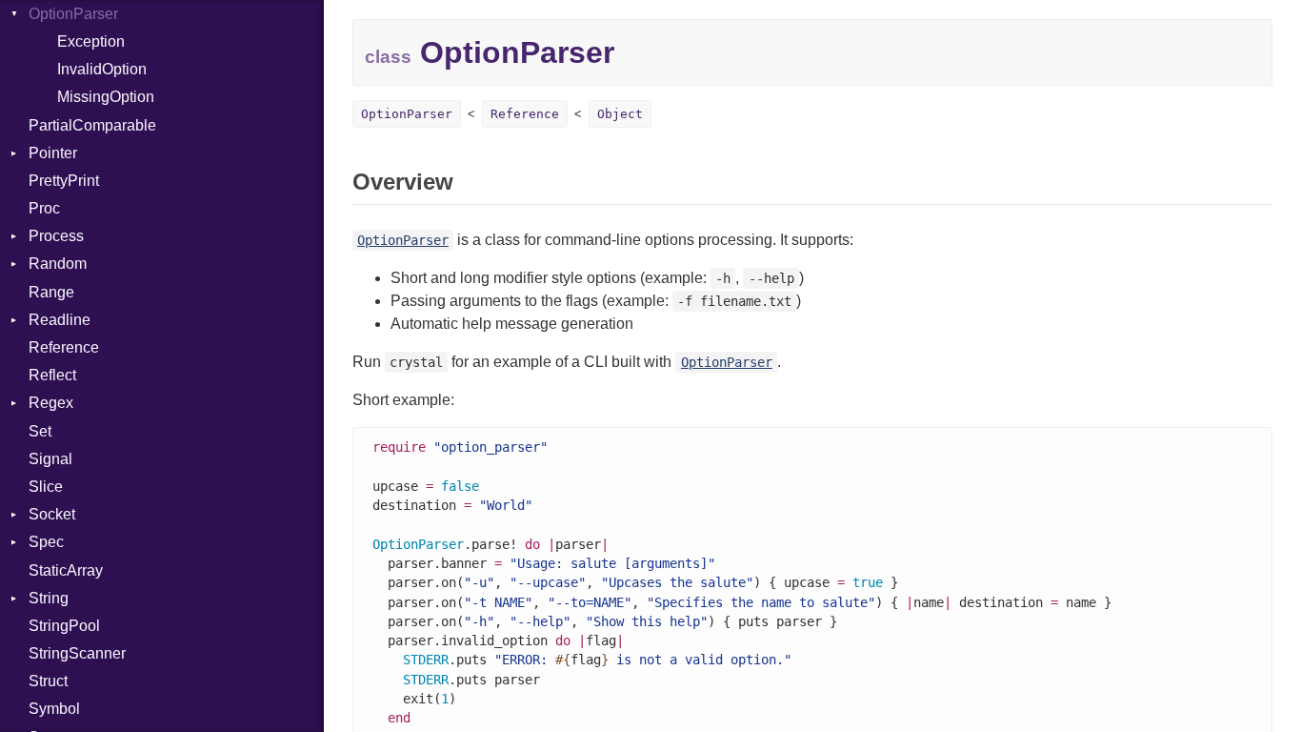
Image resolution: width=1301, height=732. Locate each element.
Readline (59, 320)
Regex (51, 403)
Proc (44, 208)
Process (56, 236)
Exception (91, 41)
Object (620, 114)
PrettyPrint (64, 181)
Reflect (52, 375)
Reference (64, 347)
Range (51, 292)
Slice (46, 486)
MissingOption (105, 97)
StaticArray (66, 570)
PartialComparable (92, 125)
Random (58, 263)
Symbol (54, 709)
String (49, 598)
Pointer (53, 153)
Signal (50, 459)
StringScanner (77, 653)
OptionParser (73, 14)
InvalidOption (102, 69)
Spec (46, 542)
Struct (48, 681)
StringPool (64, 626)
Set (40, 431)
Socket (52, 514)
